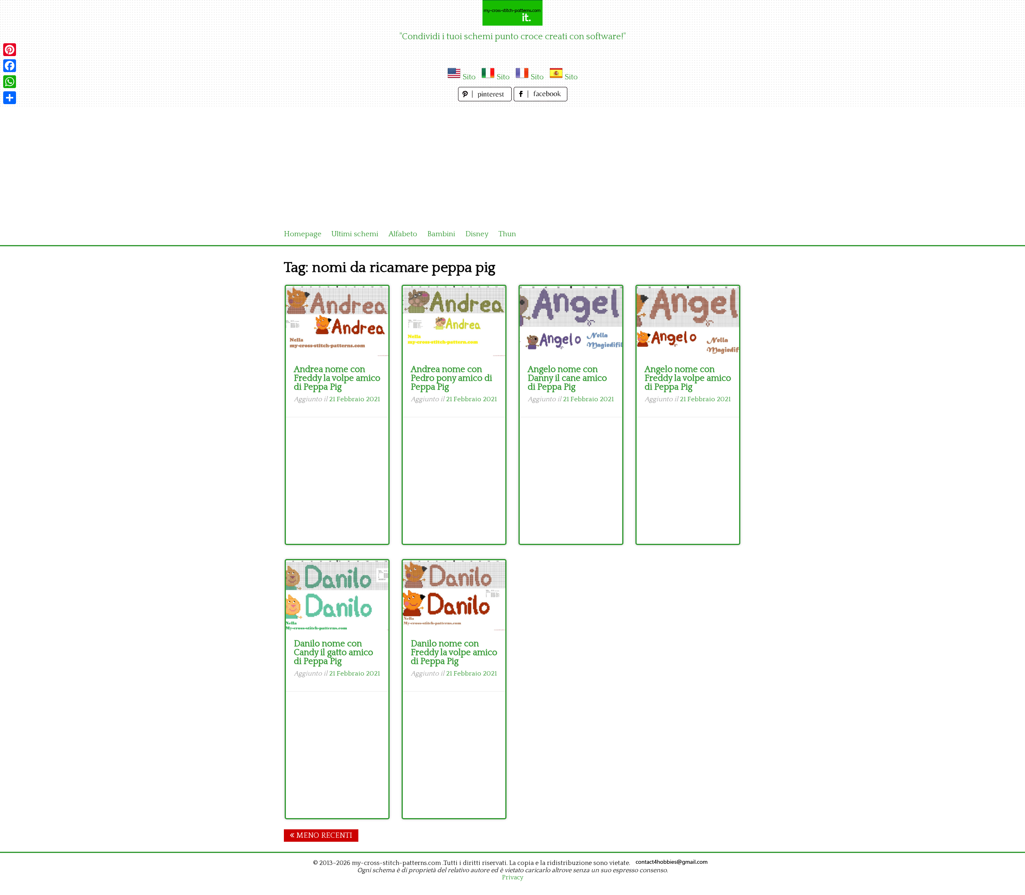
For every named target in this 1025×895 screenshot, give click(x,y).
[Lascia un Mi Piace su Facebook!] (540, 99)
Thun (507, 234)
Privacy (512, 877)
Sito (469, 77)
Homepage (303, 234)
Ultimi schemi (355, 234)
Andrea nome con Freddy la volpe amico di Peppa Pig (337, 378)
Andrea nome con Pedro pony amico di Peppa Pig (451, 378)
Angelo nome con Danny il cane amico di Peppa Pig (567, 378)
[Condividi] (10, 98)
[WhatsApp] (10, 82)
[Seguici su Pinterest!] (486, 99)
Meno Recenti (323, 835)
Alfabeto (402, 234)
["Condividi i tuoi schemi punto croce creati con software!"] (512, 13)
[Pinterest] (10, 50)
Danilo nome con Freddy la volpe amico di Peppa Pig (454, 652)
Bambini (441, 234)
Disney (476, 234)
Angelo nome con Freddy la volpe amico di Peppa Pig (688, 378)
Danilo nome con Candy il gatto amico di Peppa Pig (333, 652)
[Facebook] (10, 66)
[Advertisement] (512, 163)
